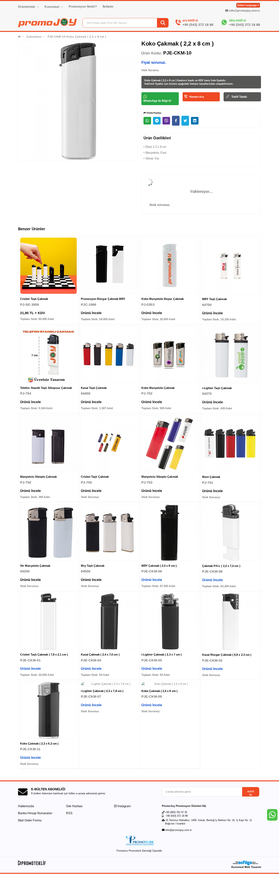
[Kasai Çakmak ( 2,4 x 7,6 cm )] (109, 621)
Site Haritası (74, 806)
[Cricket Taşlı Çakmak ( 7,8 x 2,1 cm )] (48, 621)
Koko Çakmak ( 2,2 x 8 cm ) (160, 80)
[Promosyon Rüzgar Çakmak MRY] (109, 265)
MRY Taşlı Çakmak (214, 299)
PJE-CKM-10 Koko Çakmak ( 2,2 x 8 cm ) (77, 36)
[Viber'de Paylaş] (166, 121)
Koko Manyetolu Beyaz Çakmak (162, 298)
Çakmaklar (34, 36)
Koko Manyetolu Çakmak (158, 387)
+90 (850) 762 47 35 (176, 812)
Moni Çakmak (211, 476)
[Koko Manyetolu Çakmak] (169, 354)
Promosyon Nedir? (83, 6)
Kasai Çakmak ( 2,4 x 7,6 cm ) (100, 654)
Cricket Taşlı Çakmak (34, 298)
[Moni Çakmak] (230, 443)
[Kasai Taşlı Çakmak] (109, 354)
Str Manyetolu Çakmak (35, 565)
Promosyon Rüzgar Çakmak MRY (103, 298)
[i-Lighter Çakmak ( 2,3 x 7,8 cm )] (109, 684)
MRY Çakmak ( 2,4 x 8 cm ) (159, 565)
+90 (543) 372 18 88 (197, 25)
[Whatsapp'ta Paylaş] (147, 121)
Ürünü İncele (91, 313)
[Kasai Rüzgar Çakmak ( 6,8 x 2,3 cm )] (230, 621)
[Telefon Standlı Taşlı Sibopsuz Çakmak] (48, 354)
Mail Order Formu (30, 820)
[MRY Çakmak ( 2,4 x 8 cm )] (169, 532)
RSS (69, 813)
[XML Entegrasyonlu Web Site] (78, 862)
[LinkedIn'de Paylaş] (195, 121)
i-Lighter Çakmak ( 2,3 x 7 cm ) (161, 654)
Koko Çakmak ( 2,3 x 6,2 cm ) (39, 743)
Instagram (124, 806)
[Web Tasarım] (246, 862)
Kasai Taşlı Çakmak (94, 387)
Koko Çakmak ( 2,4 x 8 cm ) (159, 691)
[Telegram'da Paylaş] (157, 121)
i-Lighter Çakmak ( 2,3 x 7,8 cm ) (102, 691)
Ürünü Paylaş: (154, 113)
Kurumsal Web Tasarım (246, 866)
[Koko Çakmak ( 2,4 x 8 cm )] (169, 684)
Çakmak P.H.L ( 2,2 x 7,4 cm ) (221, 565)
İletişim (108, 6)
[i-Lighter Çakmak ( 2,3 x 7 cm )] (169, 621)
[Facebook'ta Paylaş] (176, 121)
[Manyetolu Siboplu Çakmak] (48, 443)
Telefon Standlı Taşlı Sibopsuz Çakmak (46, 387)
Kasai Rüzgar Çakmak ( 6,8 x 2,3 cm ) (226, 654)
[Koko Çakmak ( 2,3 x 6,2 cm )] (48, 710)
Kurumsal (52, 6)
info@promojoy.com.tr (244, 10)
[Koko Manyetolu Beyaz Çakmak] (169, 265)
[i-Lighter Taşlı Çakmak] (230, 354)
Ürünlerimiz (27, 6)
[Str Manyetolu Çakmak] (48, 532)
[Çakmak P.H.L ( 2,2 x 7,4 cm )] (230, 532)
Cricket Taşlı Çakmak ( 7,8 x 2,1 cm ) (44, 654)
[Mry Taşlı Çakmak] (109, 532)
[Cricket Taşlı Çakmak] (48, 265)
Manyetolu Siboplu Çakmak (38, 476)
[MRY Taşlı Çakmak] (230, 265)
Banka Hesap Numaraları (35, 813)
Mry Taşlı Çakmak (92, 565)
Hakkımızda (26, 806)
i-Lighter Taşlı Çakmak (217, 388)
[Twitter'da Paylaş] (185, 121)
